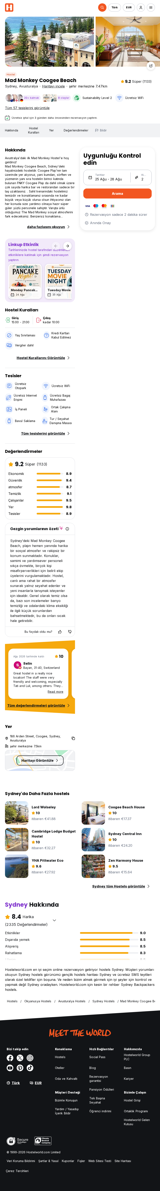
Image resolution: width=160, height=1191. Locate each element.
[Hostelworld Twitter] (20, 1058)
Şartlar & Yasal (48, 1161)
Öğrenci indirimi (100, 1111)
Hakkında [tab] (11, 130)
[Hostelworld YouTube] (10, 1068)
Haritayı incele (53, 86)
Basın (127, 1068)
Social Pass (97, 1057)
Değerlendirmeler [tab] (76, 130)
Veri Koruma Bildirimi (21, 1161)
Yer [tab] (51, 130)
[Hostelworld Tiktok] (30, 1068)
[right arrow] (67, 246)
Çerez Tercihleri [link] (17, 1171)
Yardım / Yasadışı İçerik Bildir (67, 1111)
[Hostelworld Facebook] (10, 1058)
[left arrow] (56, 246)
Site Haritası (123, 1161)
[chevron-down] (54, 920)
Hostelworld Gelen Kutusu (137, 1122)
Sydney (11, 86)
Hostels (60, 1057)
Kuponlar (68, 1161)
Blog (92, 1068)
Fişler (81, 1161)
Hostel (11, 74)
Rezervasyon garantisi (98, 1078)
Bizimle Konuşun (66, 1100)
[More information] (67, 528)
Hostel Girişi (132, 1100)
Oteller (59, 1068)
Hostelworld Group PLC (137, 1057)
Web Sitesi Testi (99, 1161)
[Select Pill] (102, 7)
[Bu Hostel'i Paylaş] (151, 66)
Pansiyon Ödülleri (101, 1089)
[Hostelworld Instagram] (30, 1058)
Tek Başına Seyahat (97, 1100)
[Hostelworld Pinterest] (20, 1068)
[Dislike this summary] (70, 632)
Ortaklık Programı (136, 1111)
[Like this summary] (60, 632)
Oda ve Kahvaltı (66, 1078)
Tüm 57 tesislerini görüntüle (27, 108)
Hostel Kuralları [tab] (33, 130)
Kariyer (129, 1078)
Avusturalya (28, 86)
